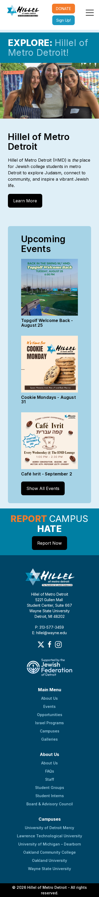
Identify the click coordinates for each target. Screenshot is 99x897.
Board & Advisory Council (49, 804)
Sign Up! (63, 20)
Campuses (49, 731)
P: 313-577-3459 (49, 627)
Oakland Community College (49, 852)
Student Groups (49, 787)
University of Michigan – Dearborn (49, 844)
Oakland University (49, 860)
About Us (49, 698)
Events (49, 706)
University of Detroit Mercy (49, 827)
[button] (90, 13)
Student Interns (49, 795)
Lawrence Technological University (49, 836)
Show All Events (42, 488)
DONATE (63, 8)
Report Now (49, 543)
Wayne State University (49, 868)
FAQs (49, 771)
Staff (49, 779)
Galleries (49, 739)
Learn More (25, 200)
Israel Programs (49, 723)
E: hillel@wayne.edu (49, 632)
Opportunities (49, 714)
